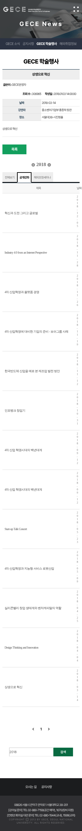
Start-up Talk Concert (16, 529)
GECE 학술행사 (47, 44)
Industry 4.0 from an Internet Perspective (26, 252)
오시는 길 (31, 787)
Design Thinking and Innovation (21, 647)
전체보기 (9, 177)
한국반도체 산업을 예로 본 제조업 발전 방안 (32, 371)
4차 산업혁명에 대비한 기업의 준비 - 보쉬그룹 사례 (36, 331)
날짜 (79, 188)
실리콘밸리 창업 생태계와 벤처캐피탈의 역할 (33, 608)
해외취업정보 (68, 44)
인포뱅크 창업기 (15, 410)
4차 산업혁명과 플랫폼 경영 (22, 292)
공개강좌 (24, 177)
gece (31, 9)
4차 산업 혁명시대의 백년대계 (23, 450)
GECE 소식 (13, 44)
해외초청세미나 (42, 177)
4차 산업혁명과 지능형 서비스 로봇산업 (29, 568)
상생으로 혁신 (13, 687)
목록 (14, 149)
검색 (63, 752)
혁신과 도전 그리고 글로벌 (21, 213)
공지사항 (28, 44)
